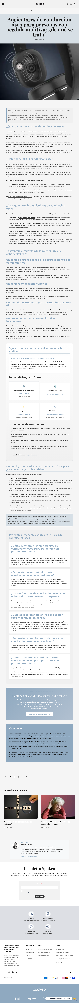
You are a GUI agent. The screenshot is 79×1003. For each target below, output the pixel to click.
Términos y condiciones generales (63, 959)
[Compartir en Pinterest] (22, 776)
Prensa (28, 955)
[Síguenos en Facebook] (5, 972)
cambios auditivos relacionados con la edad (22, 233)
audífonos (20, 110)
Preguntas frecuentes (45, 949)
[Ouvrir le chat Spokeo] (75, 999)
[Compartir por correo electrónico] (26, 776)
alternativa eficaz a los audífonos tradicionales (24, 275)
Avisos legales (60, 949)
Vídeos (28, 961)
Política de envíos (61, 963)
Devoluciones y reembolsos (64, 955)
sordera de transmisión (27, 218)
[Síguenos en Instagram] (9, 972)
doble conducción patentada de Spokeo (20, 197)
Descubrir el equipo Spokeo (29, 856)
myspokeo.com (32, 455)
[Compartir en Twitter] (18, 776)
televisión (23, 298)
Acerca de (29, 949)
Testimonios (29, 958)
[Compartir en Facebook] (14, 776)
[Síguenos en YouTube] (13, 972)
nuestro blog (30, 952)
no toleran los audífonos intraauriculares (33, 223)
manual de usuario (43, 955)
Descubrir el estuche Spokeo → (39, 714)
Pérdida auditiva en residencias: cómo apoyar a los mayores (56, 823)
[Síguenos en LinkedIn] (17, 972)
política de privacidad (62, 952)
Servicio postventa (44, 952)
